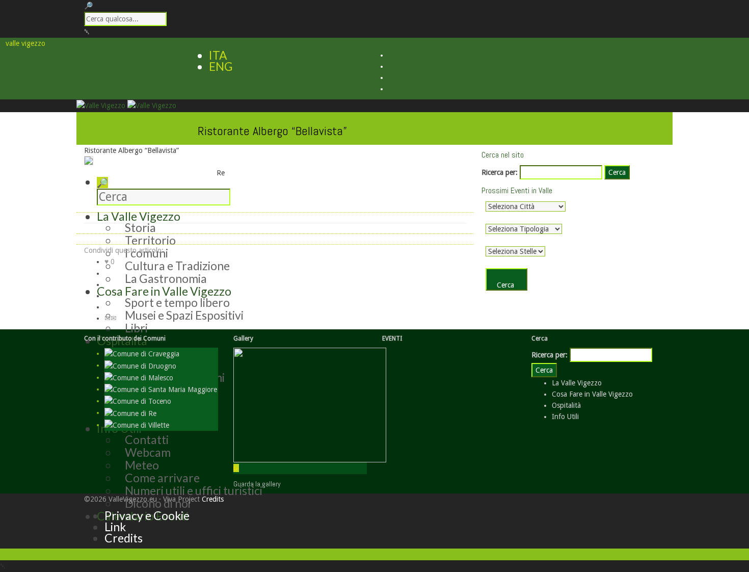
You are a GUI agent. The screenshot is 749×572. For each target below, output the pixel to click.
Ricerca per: (499, 172)
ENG (221, 66)
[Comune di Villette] (136, 425)
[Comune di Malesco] (138, 377)
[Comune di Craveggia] (141, 353)
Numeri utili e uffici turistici (193, 490)
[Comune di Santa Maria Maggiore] (160, 389)
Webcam (148, 452)
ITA (218, 55)
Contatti (147, 439)
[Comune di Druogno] (140, 365)
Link (115, 526)
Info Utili (565, 416)
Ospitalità (566, 405)
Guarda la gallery (257, 483)
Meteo (142, 465)
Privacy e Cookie (147, 515)
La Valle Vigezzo (577, 383)
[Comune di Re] (130, 412)
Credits (213, 499)
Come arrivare (162, 478)
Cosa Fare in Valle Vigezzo (592, 394)
